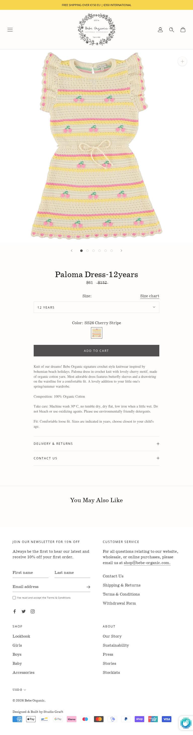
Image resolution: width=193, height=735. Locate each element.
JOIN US (97, 432)
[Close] (155, 287)
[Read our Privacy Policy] (140, 420)
